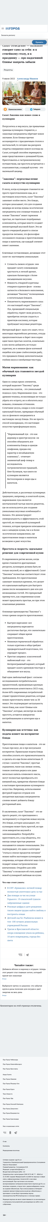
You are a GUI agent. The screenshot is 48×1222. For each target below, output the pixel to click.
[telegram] (28, 955)
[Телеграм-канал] (35, 109)
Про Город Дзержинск (10, 1109)
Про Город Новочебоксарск (12, 1064)
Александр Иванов (27, 78)
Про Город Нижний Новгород (13, 1104)
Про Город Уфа (8, 1098)
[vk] (20, 955)
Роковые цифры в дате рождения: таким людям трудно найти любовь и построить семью (26, 910)
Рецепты (8, 69)
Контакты (6, 1146)
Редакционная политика (11, 1150)
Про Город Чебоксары (10, 1060)
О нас (5, 1141)
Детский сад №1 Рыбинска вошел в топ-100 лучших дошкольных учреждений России (25, 921)
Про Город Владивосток (11, 1113)
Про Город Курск (8, 1089)
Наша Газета (7, 1074)
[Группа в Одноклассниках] (12, 109)
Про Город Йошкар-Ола (11, 1083)
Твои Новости (7, 1094)
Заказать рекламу (8, 35)
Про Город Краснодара (11, 1119)
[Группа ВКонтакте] (5, 1132)
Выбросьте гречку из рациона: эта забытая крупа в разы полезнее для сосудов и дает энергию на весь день (22, 990)
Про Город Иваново (9, 1079)
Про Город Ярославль (10, 1069)
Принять (39, 42)
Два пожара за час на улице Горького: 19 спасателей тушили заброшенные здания (23, 899)
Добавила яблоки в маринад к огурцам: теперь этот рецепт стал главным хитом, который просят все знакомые (24, 974)
